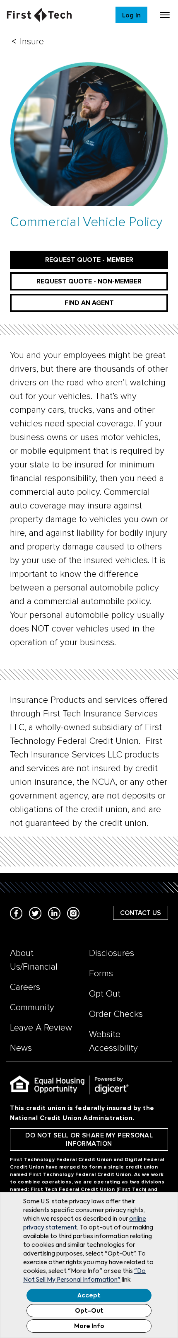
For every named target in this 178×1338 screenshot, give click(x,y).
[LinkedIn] (54, 913)
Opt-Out (89, 1311)
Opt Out (104, 993)
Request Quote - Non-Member (89, 281)
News (21, 1048)
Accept (89, 1296)
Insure (32, 41)
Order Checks (116, 1014)
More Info (89, 1326)
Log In (131, 15)
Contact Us (140, 913)
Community (32, 1007)
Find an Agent (89, 303)
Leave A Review (41, 1027)
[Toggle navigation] (165, 15)
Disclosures (111, 953)
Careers (25, 987)
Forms (101, 973)
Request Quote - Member (89, 260)
